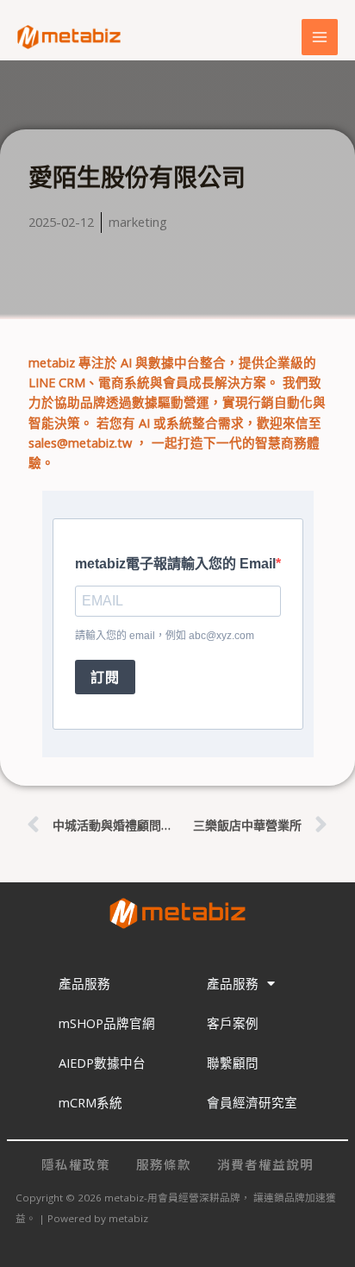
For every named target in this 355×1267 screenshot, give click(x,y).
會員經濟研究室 (252, 1102)
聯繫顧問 (232, 1062)
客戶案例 (232, 1023)
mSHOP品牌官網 (107, 1023)
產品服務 (84, 983)
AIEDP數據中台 (102, 1062)
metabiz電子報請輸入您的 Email (175, 563)
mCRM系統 (90, 1102)
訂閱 (105, 677)
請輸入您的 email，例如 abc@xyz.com (164, 636)
